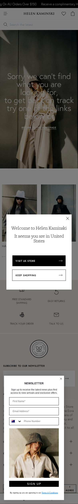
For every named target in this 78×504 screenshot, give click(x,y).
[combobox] (15, 421)
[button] (67, 218)
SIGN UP (34, 483)
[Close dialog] (61, 379)
